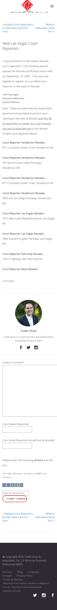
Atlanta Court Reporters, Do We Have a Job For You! (17, 28)
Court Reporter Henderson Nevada (23, 142)
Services (7, 572)
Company (33, 572)
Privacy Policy (24, 575)
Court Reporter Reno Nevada (19, 269)
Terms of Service (12, 579)
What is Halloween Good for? (45, 28)
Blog (20, 572)
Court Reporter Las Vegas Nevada (22, 213)
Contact (7, 575)
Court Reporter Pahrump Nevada (22, 254)
